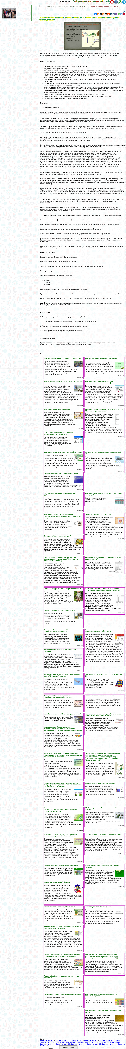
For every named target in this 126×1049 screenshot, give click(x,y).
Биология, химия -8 (69, 1042)
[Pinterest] (124, 14)
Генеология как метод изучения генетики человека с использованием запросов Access (104, 630)
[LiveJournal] (111, 14)
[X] (101, 14)
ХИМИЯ (59, 6)
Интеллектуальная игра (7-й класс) (57, 882)
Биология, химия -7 (54, 1042)
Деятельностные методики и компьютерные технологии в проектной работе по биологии (60, 835)
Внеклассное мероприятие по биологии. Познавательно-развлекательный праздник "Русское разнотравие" (60, 809)
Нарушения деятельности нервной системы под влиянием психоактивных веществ (103, 714)
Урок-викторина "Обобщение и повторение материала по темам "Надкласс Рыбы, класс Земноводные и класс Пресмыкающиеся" (101, 956)
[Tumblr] (114, 14)
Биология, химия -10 (99, 1042)
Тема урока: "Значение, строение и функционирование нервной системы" (58, 696)
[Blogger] (103, 14)
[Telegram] (121, 14)
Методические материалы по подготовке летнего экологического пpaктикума (62, 927)
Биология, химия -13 (63, 1044)
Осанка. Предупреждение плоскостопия (100, 783)
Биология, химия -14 (78, 1044)
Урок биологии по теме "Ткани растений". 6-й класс (63, 452)
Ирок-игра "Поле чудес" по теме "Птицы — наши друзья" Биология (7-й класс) (62, 675)
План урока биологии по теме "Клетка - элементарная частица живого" (58, 630)
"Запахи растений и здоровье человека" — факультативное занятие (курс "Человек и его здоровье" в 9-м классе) (61, 559)
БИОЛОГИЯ (50, 6)
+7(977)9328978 (65, 1)
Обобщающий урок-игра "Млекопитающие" (60, 493)
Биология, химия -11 (114, 1042)
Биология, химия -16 (109, 1044)
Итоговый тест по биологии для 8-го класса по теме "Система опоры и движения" (104, 410)
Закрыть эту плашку (68, 1047)
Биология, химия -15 (94, 1044)
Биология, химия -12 (47, 1044)
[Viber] (116, 14)
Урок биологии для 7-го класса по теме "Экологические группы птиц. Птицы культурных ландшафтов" (62, 516)
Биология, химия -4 (90, 1041)
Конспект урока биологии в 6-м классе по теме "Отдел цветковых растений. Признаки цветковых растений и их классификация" (62, 784)
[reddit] (108, 14)
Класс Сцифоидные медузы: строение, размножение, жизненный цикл (58, 433)
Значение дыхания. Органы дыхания (98, 907)
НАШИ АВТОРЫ (79, 6)
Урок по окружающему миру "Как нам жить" (60, 907)
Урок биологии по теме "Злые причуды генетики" (62, 714)
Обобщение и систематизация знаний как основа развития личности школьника (103, 835)
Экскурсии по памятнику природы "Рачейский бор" (63, 358)
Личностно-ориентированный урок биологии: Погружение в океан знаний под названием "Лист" (103, 589)
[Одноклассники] (98, 14)
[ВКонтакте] (95, 14)
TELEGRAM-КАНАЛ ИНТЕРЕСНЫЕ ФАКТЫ (102, 6)
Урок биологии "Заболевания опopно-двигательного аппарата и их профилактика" (102, 382)
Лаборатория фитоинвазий (89, 1)
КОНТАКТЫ (67, 6)
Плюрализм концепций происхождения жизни (61, 473)
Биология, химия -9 (83, 1042)
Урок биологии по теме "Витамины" (57, 409)
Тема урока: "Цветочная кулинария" (57, 536)
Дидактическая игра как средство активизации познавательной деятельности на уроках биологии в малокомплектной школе (63, 755)
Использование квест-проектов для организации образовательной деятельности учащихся (62, 955)
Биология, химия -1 (46, 1041)
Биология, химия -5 (105, 1041)
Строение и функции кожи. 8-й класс (98, 514)
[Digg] (106, 14)
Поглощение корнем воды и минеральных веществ (63, 994)
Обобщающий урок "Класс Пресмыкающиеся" (61, 865)
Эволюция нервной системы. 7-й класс (99, 696)
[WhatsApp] (119, 14)
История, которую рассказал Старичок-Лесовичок (62, 589)
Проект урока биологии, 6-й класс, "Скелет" (60, 610)
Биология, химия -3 (76, 1041)
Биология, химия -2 (61, 1041)
